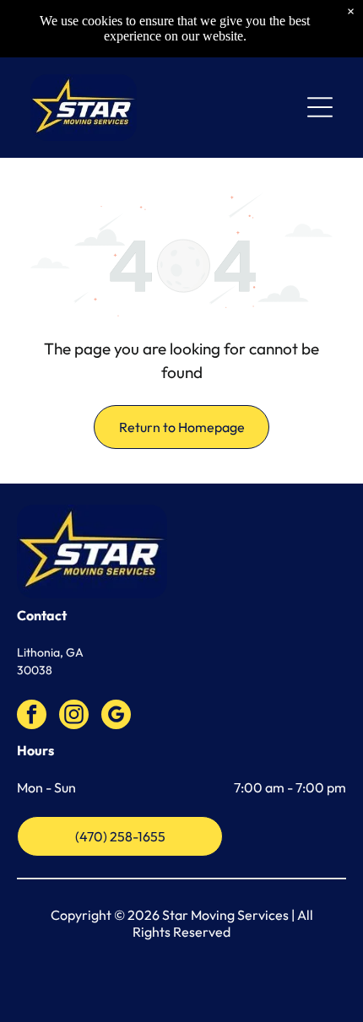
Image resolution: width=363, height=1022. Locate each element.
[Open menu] (320, 107)
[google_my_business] (116, 716)
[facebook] (31, 716)
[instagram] (74, 716)
